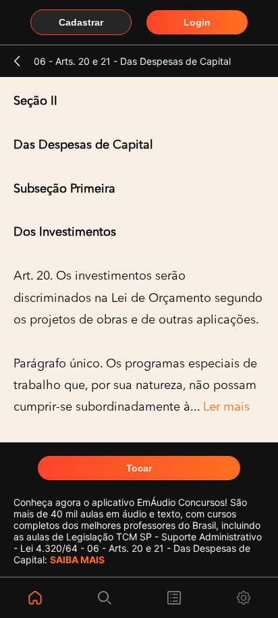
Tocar (139, 468)
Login (197, 22)
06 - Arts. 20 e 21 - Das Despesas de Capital (132, 61)
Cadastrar (81, 22)
